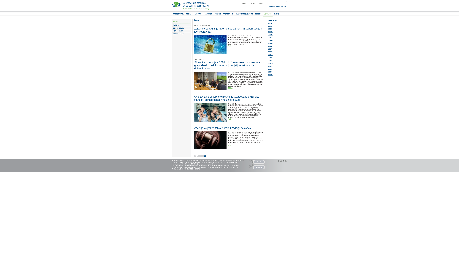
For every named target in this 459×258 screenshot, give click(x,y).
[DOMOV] (244, 3)
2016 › (270, 52)
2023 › (270, 32)
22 (198, 156)
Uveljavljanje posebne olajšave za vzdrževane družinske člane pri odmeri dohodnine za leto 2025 (226, 98)
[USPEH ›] (181, 25)
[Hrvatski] (284, 6)
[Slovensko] (272, 6)
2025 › (270, 26)
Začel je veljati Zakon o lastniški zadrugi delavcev (222, 127)
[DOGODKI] (258, 15)
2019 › (270, 43)
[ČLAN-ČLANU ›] (181, 31)
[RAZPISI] (276, 15)
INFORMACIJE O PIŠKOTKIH (191, 169)
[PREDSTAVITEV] (178, 15)
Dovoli (259, 162)
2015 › (270, 55)
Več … (230, 46)
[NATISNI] (252, 3)
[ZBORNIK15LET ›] (181, 33)
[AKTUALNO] (268, 15)
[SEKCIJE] (218, 15)
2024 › (270, 29)
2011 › (270, 66)
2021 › (270, 37)
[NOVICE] (181, 21)
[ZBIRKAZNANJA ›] (181, 28)
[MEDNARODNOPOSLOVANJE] (242, 15)
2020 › (270, 40)
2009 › (270, 72)
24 (202, 156)
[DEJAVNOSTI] (207, 15)
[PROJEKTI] (226, 15)
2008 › (270, 75)
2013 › (270, 60)
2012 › (270, 63)
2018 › (270, 46)
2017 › (270, 49)
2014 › (270, 58)
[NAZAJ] (261, 3)
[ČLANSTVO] (197, 15)
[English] (278, 6)
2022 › (270, 35)
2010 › (270, 69)
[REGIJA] (188, 15)
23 (200, 156)
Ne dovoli (259, 167)
